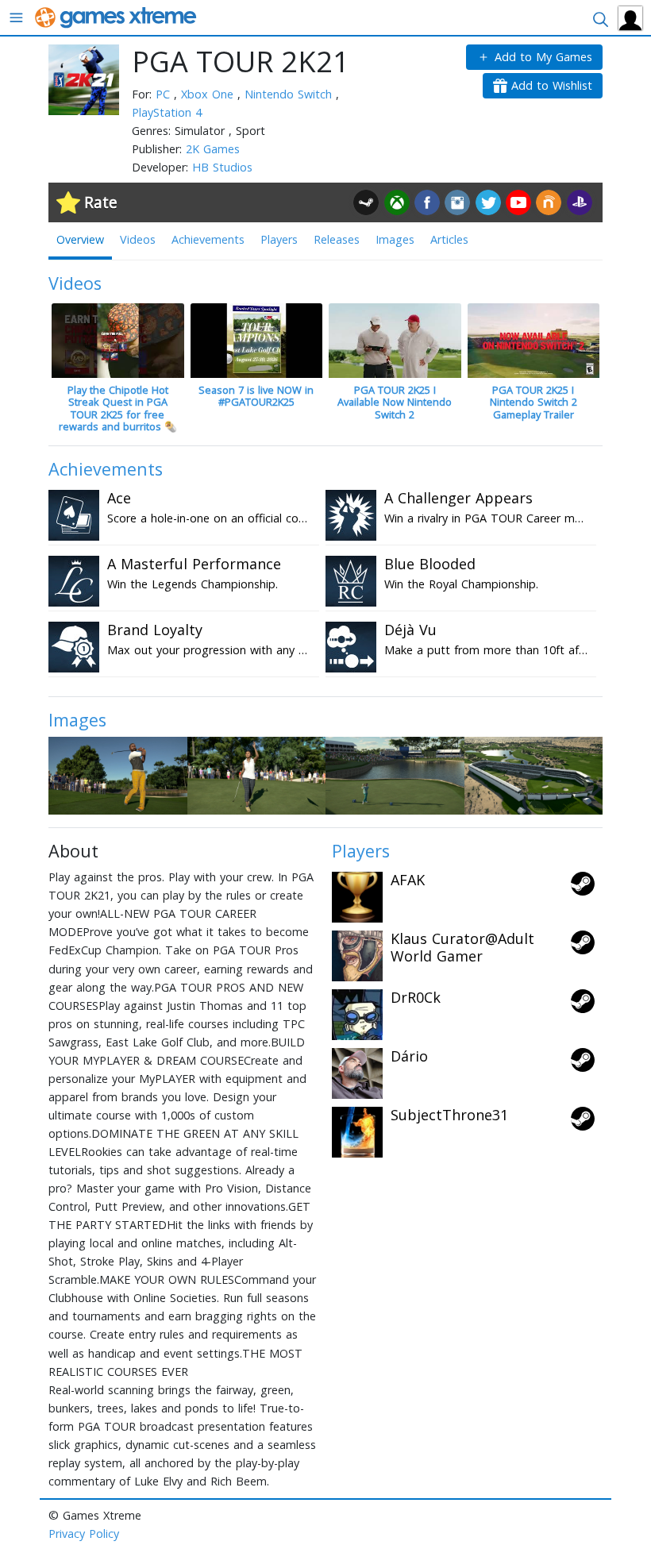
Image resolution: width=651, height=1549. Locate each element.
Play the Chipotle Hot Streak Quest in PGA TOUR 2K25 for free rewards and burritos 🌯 (118, 408)
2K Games (213, 148)
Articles (449, 239)
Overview (80, 239)
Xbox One (209, 94)
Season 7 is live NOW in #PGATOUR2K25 (256, 396)
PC (165, 94)
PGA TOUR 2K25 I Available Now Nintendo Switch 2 (394, 402)
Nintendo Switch (290, 94)
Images (395, 239)
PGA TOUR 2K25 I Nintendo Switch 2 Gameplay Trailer (533, 402)
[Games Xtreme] (117, 16)
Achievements (208, 239)
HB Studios (222, 167)
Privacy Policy (83, 1533)
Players (279, 239)
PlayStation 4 (167, 112)
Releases (337, 239)
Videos (138, 239)
